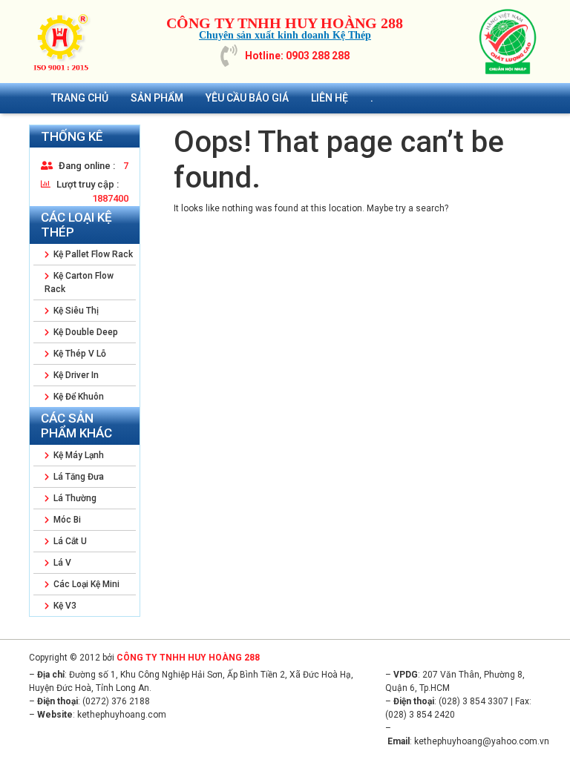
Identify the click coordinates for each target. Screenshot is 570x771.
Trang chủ (79, 98)
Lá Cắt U (69, 541)
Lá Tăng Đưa (77, 476)
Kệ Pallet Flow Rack (92, 254)
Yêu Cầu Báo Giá (247, 98)
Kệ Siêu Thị (75, 310)
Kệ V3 (63, 605)
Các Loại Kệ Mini (85, 584)
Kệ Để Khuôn (77, 396)
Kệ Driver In (75, 375)
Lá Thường (73, 498)
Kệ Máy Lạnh (77, 455)
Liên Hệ (329, 98)
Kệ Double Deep (84, 332)
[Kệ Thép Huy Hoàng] (62, 41)
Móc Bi (66, 519)
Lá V (61, 562)
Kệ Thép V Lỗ (78, 353)
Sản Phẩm (157, 98)
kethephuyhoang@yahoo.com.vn (481, 741)
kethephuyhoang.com (121, 714)
